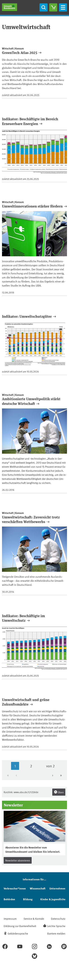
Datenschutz (58, 918)
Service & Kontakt (34, 918)
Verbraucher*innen (15, 888)
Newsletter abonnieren (17, 860)
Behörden (9, 899)
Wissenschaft (37, 888)
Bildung (27, 899)
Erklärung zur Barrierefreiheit (20, 926)
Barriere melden (56, 933)
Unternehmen (57, 888)
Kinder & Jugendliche (52, 899)
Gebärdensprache (18, 933)
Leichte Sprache (56, 926)
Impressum (10, 918)
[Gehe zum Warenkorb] (53, 7)
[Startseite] (9, 7)
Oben (60, 792)
